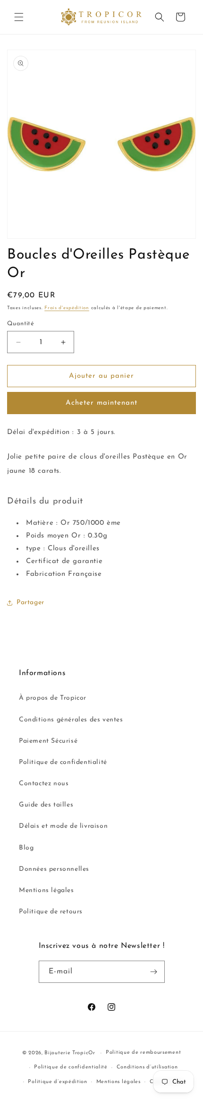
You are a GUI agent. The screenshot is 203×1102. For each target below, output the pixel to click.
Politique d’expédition (57, 1082)
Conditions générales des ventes (71, 719)
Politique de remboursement (143, 1052)
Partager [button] (30, 602)
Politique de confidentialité (63, 762)
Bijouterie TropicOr (69, 1053)
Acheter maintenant (101, 403)
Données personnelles (54, 869)
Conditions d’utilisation (147, 1067)
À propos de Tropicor (52, 698)
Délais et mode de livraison (63, 826)
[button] (18, 17)
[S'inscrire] (154, 972)
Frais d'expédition (66, 308)
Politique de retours (51, 911)
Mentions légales (46, 890)
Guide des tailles (46, 804)
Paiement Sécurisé (48, 741)
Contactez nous (43, 783)
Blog (26, 847)
